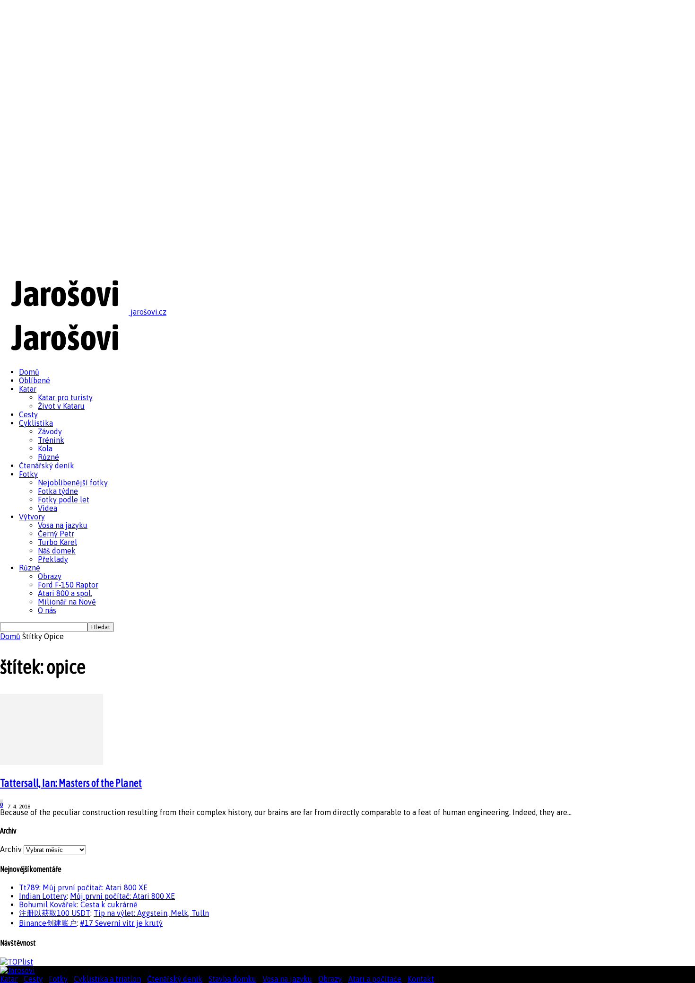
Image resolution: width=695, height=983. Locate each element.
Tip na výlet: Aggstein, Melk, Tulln (151, 913)
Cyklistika (36, 423)
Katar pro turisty (65, 397)
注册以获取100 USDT (54, 913)
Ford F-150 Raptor (68, 584)
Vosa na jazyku (62, 525)
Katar (27, 389)
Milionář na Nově (67, 601)
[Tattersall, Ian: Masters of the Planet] (51, 762)
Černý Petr (56, 533)
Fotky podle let (63, 499)
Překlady (53, 559)
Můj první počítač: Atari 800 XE (95, 887)
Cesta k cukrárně (109, 904)
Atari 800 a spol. (65, 593)
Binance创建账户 (48, 923)
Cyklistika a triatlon (107, 978)
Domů (29, 372)
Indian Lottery (43, 896)
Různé (48, 457)
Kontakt (421, 978)
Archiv (11, 849)
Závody (50, 431)
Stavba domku (232, 978)
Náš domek (57, 550)
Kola (45, 448)
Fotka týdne (58, 491)
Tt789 (29, 887)
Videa (47, 508)
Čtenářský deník (46, 465)
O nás (47, 610)
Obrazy (49, 576)
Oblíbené (34, 380)
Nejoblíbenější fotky (73, 482)
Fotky (28, 474)
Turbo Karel (57, 542)
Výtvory (32, 516)
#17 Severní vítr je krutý (121, 923)
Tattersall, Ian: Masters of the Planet (71, 783)
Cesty (28, 414)
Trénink (51, 440)
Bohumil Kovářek (48, 904)
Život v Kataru (61, 406)
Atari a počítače (374, 978)
